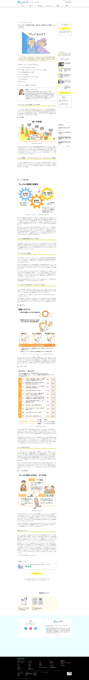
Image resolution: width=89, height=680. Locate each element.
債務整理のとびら (31, 668)
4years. (51, 661)
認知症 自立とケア (67, 52)
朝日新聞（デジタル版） (21, 661)
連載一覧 (58, 5)
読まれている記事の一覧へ (64, 92)
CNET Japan (30, 661)
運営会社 (18, 675)
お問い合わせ (35, 675)
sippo (40, 661)
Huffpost (29, 664)
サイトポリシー (35, 672)
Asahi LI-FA (51, 665)
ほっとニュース (49, 5)
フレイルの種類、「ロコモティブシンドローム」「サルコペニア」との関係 (32, 69)
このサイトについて (58, 634)
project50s (20, 606)
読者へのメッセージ (22, 81)
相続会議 (51, 662)
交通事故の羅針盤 (52, 667)
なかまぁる (41, 665)
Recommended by (64, 146)
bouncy (29, 667)
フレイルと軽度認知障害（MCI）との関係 (26, 72)
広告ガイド (27, 675)
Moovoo (18, 665)
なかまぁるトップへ (43, 579)
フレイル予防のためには (22, 79)
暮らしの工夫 (40, 5)
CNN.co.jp (29, 662)
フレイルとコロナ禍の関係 (23, 74)
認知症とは (64, 28)
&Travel (22, 662)
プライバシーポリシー (20, 673)
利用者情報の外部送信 (28, 673)
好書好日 (40, 664)
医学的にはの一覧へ (37, 573)
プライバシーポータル (44, 672)
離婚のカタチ (19, 668)
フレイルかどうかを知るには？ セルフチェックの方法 (28, 76)
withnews (18, 667)
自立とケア (31, 5)
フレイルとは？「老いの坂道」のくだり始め (26, 67)
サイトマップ (27, 672)
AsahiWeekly (63, 665)
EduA (18, 664)
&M (17, 662)
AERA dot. (29, 665)
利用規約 (34, 673)
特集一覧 (67, 5)
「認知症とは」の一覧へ (30, 579)
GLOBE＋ (40, 662)
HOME (22, 5)
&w (19, 662)
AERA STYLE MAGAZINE (42, 667)
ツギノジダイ (52, 664)
